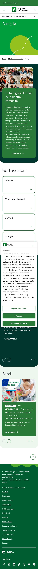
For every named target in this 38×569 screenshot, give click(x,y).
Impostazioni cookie (19, 308)
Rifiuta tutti (19, 316)
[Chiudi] (32, 246)
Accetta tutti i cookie (19, 323)
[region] (19, 284)
